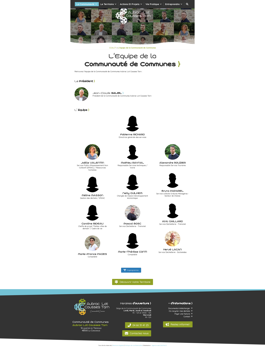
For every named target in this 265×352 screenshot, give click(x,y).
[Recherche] (187, 4)
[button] (132, 282)
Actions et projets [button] (129, 4)
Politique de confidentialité (133, 345)
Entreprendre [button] (172, 4)
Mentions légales (118, 345)
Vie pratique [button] (152, 4)
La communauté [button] (85, 4)
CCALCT (112, 48)
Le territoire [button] (107, 4)
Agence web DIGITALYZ (159, 345)
